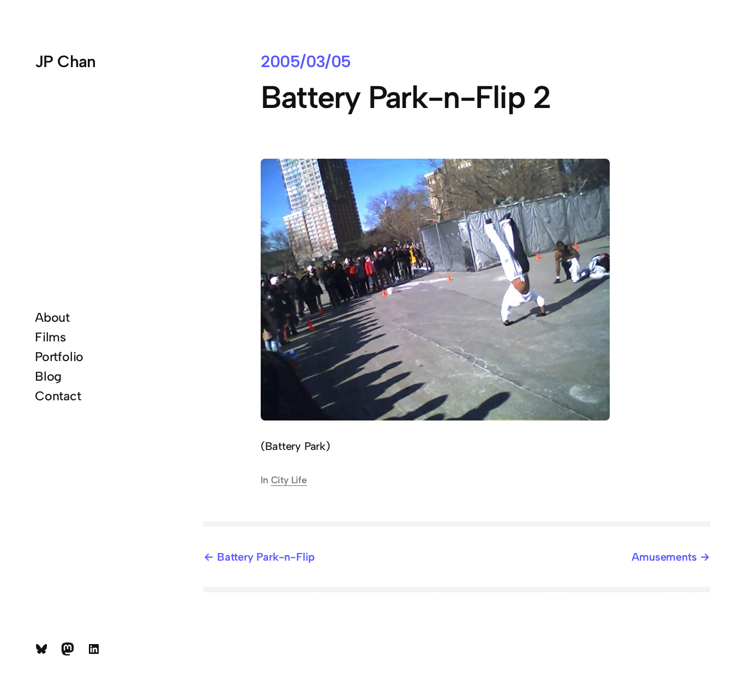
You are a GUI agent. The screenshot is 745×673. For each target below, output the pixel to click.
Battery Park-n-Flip (266, 556)
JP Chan (65, 61)
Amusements (664, 556)
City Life (289, 479)
